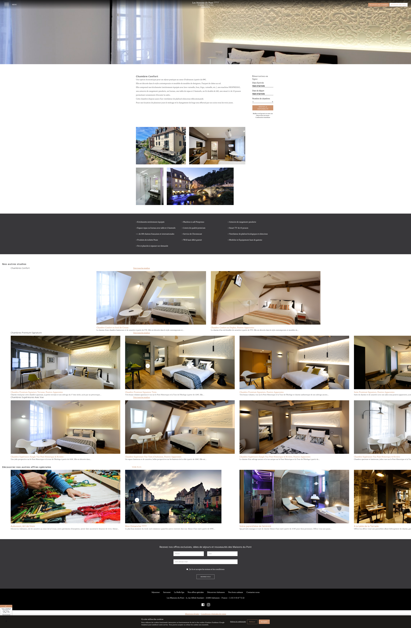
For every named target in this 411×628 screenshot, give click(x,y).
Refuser (252, 622)
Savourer (167, 592)
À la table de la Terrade (366, 526)
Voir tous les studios (141, 268)
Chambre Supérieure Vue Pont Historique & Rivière (377, 456)
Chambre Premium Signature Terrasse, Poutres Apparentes (37, 392)
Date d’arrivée (258, 82)
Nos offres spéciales (196, 592)
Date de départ (258, 90)
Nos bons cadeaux (235, 592)
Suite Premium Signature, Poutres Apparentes (374, 392)
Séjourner (156, 592)
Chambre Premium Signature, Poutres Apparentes (262, 392)
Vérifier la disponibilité (262, 108)
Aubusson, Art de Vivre (23, 526)
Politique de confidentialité (238, 622)
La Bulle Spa (179, 592)
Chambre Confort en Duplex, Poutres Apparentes (232, 327)
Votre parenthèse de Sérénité (255, 526)
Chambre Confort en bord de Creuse (112, 327)
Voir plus (136, 467)
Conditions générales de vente (213, 613)
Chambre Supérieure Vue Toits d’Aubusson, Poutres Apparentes (153, 456)
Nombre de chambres (261, 98)
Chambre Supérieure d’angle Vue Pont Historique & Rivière (37, 456)
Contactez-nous (253, 592)
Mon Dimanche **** (136, 526)
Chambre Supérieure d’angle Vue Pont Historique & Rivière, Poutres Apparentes (275, 456)
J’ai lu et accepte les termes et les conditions (206, 569)
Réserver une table (398, 5)
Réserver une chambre (378, 5)
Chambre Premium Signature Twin (140, 392)
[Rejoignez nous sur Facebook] (203, 605)
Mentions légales (192, 613)
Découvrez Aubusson (216, 592)
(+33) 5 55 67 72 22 (236, 597)
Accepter (264, 622)
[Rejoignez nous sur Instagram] (208, 604)
